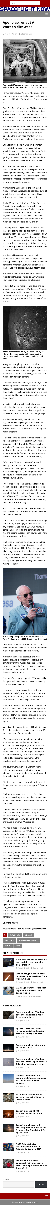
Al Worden (15, 935)
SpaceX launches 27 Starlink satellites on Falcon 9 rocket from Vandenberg (30, 1014)
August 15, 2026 (23, 1136)
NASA (18, 946)
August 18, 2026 (23, 1103)
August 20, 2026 (23, 1067)
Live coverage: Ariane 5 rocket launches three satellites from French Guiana (31, 976)
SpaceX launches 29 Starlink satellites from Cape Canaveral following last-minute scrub (31, 1061)
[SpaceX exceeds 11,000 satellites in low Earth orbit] (8, 1114)
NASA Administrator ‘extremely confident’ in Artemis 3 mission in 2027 (28, 1146)
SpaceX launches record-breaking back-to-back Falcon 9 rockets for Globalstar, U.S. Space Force (31, 1129)
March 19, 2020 (11, 34)
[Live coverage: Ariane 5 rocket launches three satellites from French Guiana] (8, 976)
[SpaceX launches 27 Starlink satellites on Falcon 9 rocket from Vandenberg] (8, 1015)
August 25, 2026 (23, 1020)
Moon (8, 946)
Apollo (28, 935)
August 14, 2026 (23, 1152)
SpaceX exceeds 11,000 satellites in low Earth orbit (29, 1112)
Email (5, 922)
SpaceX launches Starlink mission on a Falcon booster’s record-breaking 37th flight (31, 1031)
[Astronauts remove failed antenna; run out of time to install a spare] (8, 1097)
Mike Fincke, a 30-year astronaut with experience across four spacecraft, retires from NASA (31, 1164)
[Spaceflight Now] (25, 9)
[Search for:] (25, 3)
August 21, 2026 (23, 1051)
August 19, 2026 (23, 1086)
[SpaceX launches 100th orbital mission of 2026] (8, 1048)
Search (6, 1179)
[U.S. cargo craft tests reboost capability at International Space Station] (8, 991)
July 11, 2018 (22, 996)
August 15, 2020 (23, 982)
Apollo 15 (9, 940)
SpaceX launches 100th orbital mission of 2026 (31, 1046)
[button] (46, 14)
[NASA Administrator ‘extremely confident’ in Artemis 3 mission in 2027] (8, 1147)
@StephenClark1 (39, 928)
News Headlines (12, 1005)
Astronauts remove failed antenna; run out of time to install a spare (30, 1097)
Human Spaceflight (28, 940)
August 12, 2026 (23, 1171)
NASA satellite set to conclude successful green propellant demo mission (31, 962)
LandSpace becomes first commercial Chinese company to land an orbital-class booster (31, 1079)
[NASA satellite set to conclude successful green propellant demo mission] (8, 962)
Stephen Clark (27, 34)
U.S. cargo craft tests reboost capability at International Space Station (31, 990)
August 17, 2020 (23, 968)
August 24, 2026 (23, 1037)
